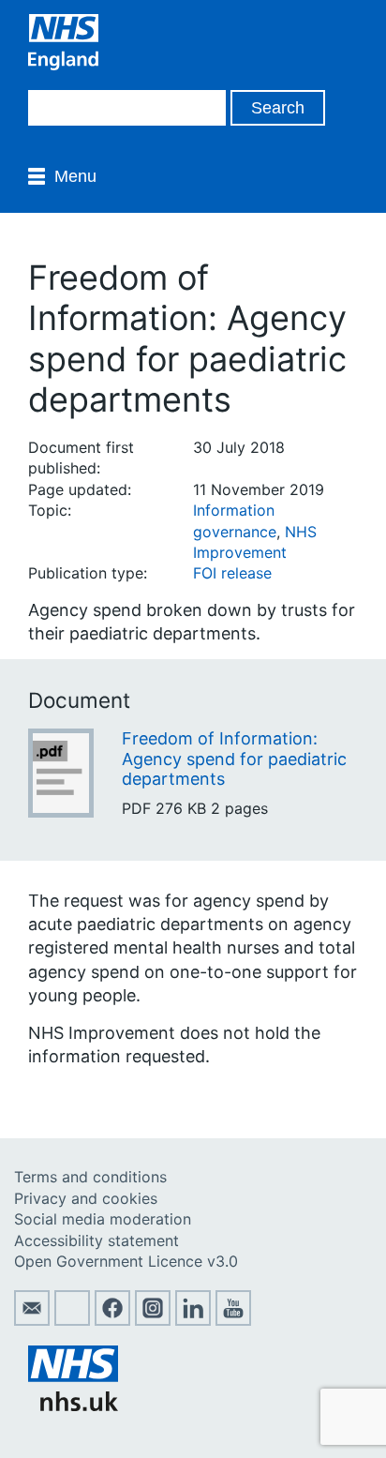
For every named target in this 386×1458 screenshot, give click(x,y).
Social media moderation (102, 1219)
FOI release (232, 573)
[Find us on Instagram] (153, 1320)
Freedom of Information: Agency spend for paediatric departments (234, 759)
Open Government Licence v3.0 (126, 1261)
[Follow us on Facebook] (112, 1320)
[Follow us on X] (72, 1320)
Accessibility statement (96, 1240)
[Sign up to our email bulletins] (32, 1320)
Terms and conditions (90, 1176)
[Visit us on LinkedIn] (193, 1320)
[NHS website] (73, 1405)
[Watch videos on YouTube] (233, 1320)
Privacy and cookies (85, 1198)
